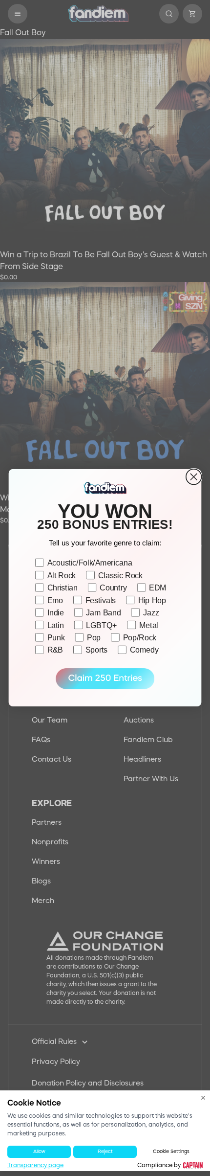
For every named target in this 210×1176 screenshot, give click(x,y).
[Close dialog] (194, 477)
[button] (105, 678)
